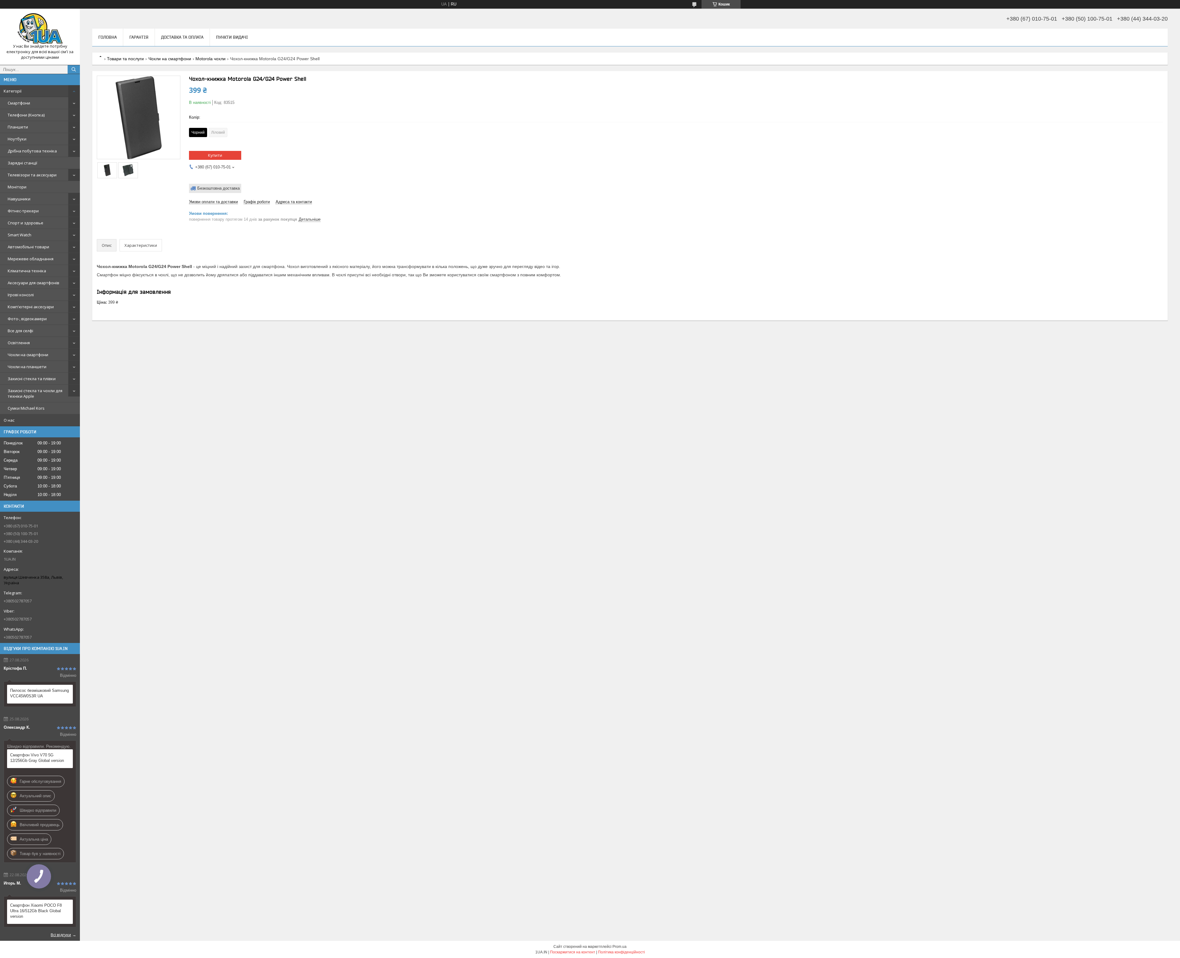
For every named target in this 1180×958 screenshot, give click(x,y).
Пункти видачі (232, 37)
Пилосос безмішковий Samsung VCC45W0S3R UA (39, 693)
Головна (107, 37)
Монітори (17, 187)
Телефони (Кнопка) (26, 115)
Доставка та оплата (182, 37)
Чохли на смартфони (28, 354)
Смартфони (19, 103)
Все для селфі (20, 330)
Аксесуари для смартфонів (33, 283)
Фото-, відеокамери (27, 318)
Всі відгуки (61, 934)
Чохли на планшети (27, 366)
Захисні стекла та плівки (32, 378)
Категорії (13, 91)
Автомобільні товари (28, 247)
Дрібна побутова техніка (32, 151)
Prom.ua (619, 946)
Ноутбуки (17, 139)
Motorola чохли (210, 58)
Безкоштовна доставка (218, 188)
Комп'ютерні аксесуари (31, 306)
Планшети (18, 127)
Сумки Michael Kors (26, 408)
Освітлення (19, 342)
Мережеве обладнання (30, 259)
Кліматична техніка (27, 271)
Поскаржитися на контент (572, 952)
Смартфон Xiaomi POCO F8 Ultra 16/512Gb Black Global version (36, 911)
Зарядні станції (22, 163)
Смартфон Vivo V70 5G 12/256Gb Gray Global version (37, 758)
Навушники (19, 199)
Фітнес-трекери (23, 211)
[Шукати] (74, 69)
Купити (215, 155)
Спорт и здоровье (25, 223)
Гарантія (138, 37)
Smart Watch (19, 235)
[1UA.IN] (40, 28)
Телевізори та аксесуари (32, 175)
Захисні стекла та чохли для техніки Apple (35, 393)
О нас (9, 420)
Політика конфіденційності (621, 952)
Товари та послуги (125, 58)
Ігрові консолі (21, 295)
